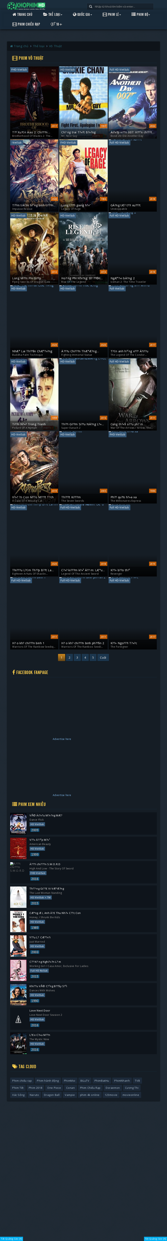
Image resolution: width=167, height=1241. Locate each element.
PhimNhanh (122, 1080)
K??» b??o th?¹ (120, 570)
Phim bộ (142, 15)
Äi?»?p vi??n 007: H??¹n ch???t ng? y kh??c (131, 132)
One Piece (54, 1088)
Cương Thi (131, 1088)
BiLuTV (84, 1080)
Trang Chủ (24, 15)
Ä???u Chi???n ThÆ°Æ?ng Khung (79, 351)
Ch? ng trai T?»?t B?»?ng (78, 132)
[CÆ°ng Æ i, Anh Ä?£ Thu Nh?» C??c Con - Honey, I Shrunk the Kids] (18, 921)
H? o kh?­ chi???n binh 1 (28, 643)
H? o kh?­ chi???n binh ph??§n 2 (82, 643)
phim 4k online (90, 1095)
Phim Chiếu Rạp (28, 24)
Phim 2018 (35, 1088)
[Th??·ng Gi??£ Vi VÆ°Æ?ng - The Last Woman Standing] (18, 897)
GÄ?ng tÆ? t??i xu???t (126, 205)
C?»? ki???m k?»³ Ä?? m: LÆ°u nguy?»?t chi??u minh (81, 570)
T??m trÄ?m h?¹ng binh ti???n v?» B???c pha (32, 205)
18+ (59, 24)
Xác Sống (18, 1095)
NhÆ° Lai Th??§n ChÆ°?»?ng (32, 351)
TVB (137, 1080)
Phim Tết (18, 1088)
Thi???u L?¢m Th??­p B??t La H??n (32, 570)
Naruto (34, 1095)
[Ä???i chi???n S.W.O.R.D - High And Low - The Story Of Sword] (18, 872)
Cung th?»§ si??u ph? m (127, 424)
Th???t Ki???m (71, 497)
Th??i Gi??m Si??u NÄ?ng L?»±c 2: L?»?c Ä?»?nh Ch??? (83, 424)
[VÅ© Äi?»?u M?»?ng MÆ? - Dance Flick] (18, 824)
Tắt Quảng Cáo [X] (11, 1238)
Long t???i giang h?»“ (76, 205)
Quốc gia (83, 15)
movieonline (131, 1095)
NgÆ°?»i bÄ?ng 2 (123, 278)
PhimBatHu (101, 1080)
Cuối (103, 657)
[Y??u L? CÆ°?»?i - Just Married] (18, 946)
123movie (111, 1095)
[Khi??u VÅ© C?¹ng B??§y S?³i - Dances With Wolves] (18, 994)
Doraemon (113, 1088)
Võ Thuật (55, 46)
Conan (70, 1088)
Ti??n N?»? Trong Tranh (29, 424)
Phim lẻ (113, 15)
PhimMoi (69, 1080)
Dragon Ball (52, 1095)
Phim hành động (48, 1080)
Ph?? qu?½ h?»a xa (124, 497)
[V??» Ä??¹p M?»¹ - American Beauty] (18, 848)
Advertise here (62, 739)
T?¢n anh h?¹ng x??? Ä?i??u (129, 351)
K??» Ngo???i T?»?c (124, 643)
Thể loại (53, 15)
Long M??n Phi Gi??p (26, 278)
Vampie (70, 1095)
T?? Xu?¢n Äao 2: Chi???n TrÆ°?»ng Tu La (30, 132)
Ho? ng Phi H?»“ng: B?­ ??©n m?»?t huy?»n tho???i (80, 278)
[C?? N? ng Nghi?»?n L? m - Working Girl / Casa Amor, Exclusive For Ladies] (18, 970)
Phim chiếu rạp (22, 1080)
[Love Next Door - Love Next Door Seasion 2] (18, 1019)
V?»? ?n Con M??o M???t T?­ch (33, 497)
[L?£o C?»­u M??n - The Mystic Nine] (18, 1043)
